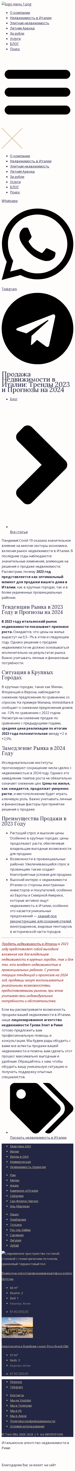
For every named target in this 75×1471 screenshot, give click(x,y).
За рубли (17, 33)
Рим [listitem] (13, 1175)
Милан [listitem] (14, 1180)
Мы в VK (16, 1411)
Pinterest (16, 1382)
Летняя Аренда (22, 28)
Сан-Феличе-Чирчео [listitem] (24, 1201)
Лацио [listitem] (14, 1214)
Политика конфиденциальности (32, 1421)
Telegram (16, 1387)
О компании (20, 12)
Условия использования (27, 1426)
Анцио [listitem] (14, 1185)
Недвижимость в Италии (30, 18)
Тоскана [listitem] (16, 1225)
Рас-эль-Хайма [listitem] (20, 1230)
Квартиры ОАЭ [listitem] (20, 1146)
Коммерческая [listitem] (20, 1162)
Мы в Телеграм (21, 1405)
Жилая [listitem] (14, 1151)
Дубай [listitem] (14, 1245)
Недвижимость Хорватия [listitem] (28, 1167)
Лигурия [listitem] (15, 1240)
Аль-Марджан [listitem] (20, 1206)
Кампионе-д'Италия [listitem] (24, 1191)
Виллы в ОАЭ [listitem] (19, 1157)
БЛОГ (14, 44)
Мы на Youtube (20, 1400)
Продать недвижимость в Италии (29, 944)
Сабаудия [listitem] (17, 1196)
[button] (37, 102)
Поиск (15, 49)
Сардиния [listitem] (17, 1235)
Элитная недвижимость (29, 23)
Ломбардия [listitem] (18, 1219)
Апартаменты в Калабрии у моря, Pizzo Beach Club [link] (35, 1346)
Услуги (15, 38)
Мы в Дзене (18, 1416)
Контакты (17, 1395)
